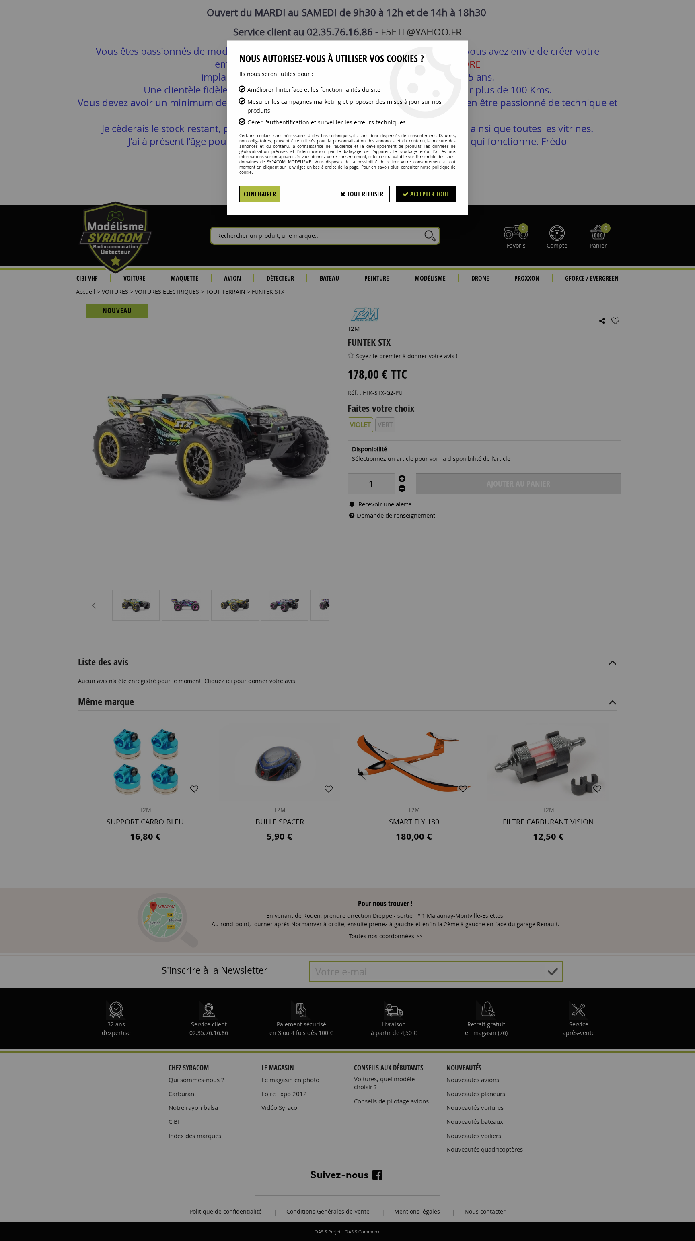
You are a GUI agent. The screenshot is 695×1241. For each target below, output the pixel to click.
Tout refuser (364, 194)
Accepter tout (429, 194)
